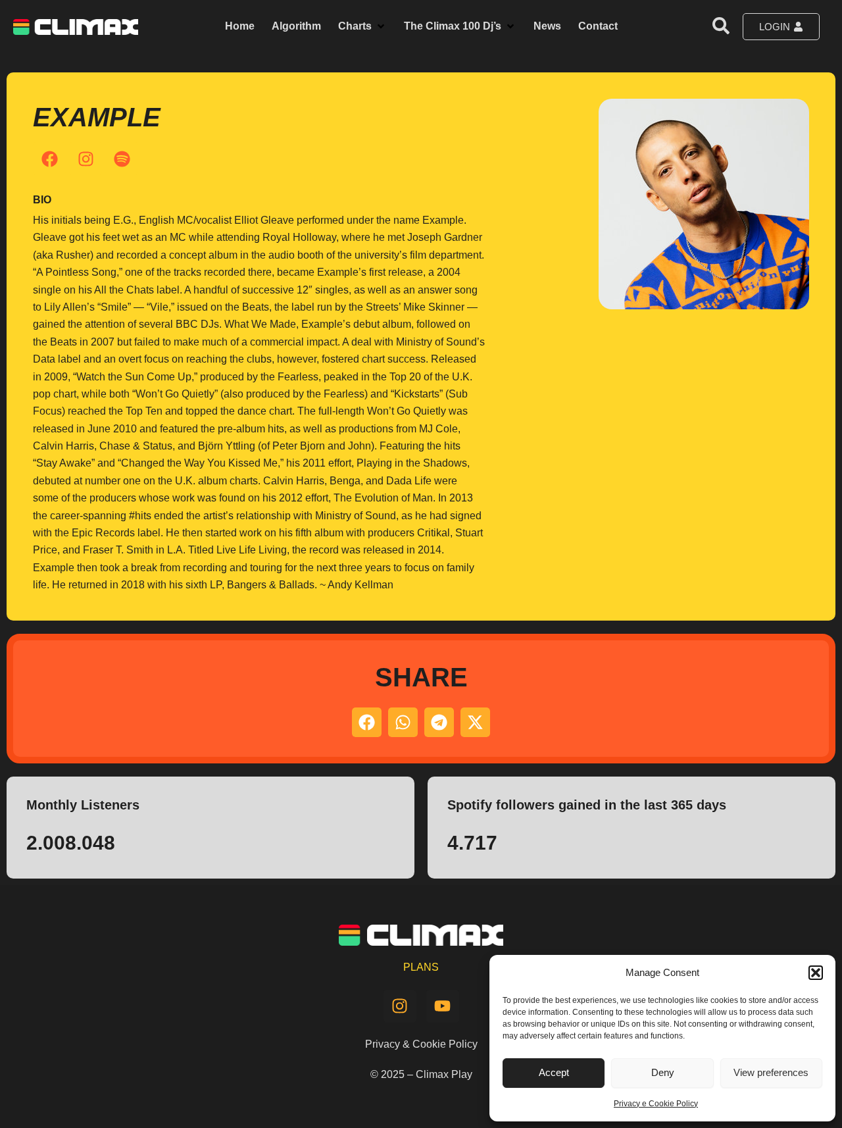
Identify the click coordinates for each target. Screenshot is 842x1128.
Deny (662, 1072)
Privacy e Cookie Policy (656, 1103)
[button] (815, 972)
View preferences (770, 1072)
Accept (554, 1072)
